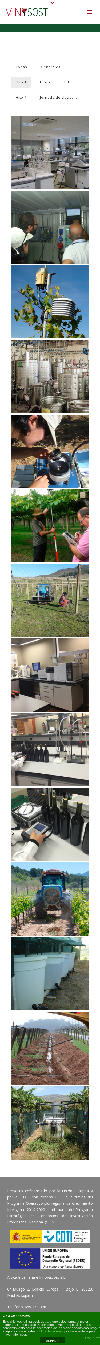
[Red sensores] (50, 286)
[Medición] (50, 435)
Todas (21, 66)
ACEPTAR (52, 1340)
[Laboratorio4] (50, 137)
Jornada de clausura (59, 97)
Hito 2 (45, 82)
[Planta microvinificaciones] (50, 360)
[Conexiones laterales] (50, 1032)
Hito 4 (21, 97)
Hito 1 (21, 82)
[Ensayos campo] (50, 883)
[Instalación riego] (50, 584)
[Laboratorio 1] (50, 808)
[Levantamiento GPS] (50, 510)
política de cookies (49, 1331)
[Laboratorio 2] (50, 734)
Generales (51, 66)
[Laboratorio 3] (50, 659)
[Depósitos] (50, 958)
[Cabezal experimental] (50, 1107)
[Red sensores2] (50, 211)
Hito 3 (69, 82)
